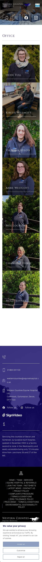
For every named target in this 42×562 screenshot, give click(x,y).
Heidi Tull (13, 75)
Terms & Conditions (21, 496)
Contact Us (29, 488)
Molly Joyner (16, 301)
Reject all (21, 557)
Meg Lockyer (16, 225)
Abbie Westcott (17, 188)
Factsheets (30, 486)
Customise (21, 551)
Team (19, 480)
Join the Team (14, 486)
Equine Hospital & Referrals (21, 483)
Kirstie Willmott (18, 113)
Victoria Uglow (18, 150)
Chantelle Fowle (19, 263)
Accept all (21, 544)
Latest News (14, 488)
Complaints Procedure (21, 494)
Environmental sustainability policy (21, 506)
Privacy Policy (21, 491)
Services (28, 480)
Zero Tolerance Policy (22, 499)
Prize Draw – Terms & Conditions (21, 502)
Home (12, 480)
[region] (21, 542)
